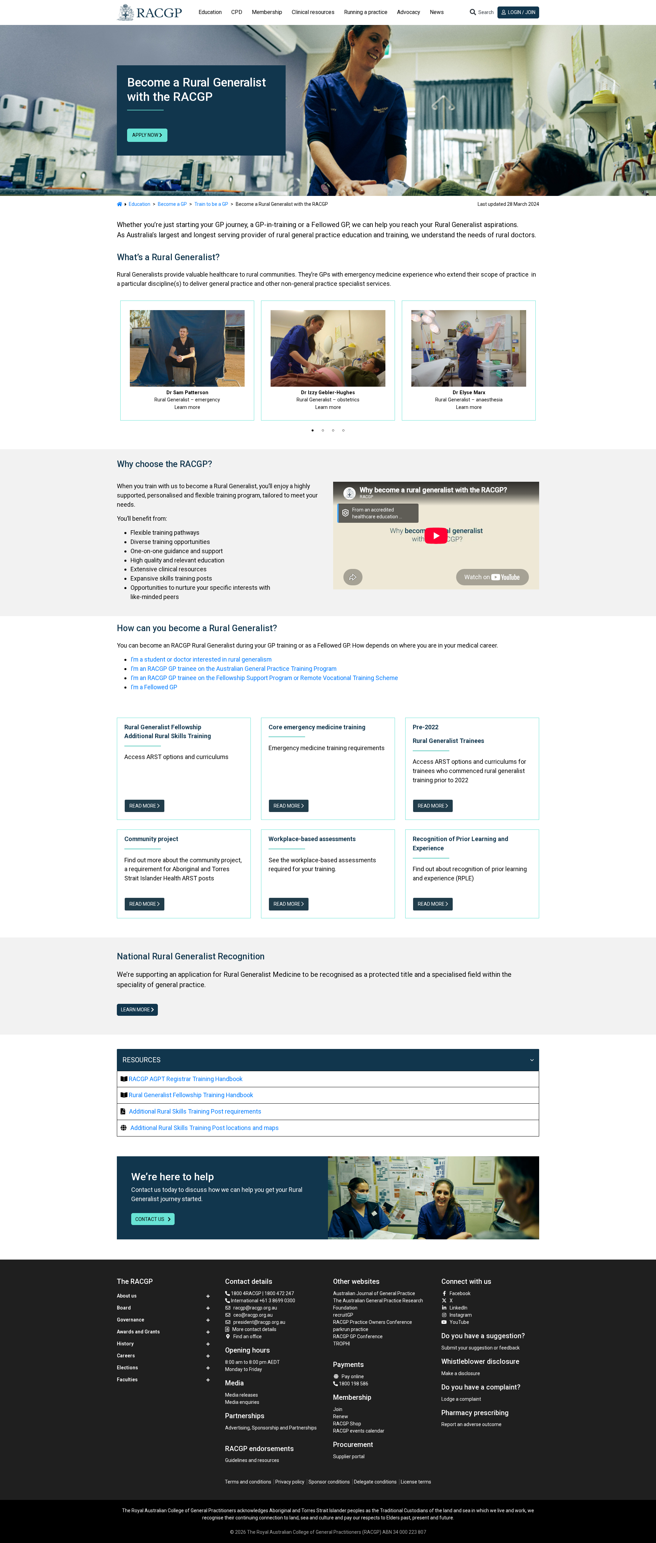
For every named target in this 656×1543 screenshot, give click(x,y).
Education (139, 204)
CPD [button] (236, 12)
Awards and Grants (138, 1331)
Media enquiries (242, 1402)
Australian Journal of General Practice (374, 1293)
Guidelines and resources (252, 1460)
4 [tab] (343, 430)
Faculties (127, 1379)
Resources (141, 1060)
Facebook (460, 1293)
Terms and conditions (248, 1482)
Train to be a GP (211, 204)
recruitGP (343, 1315)
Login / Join (521, 12)
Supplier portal (349, 1456)
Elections (127, 1367)
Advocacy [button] (408, 12)
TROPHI (341, 1343)
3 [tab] (333, 430)
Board (124, 1308)
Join (337, 1409)
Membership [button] (267, 12)
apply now (145, 135)
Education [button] (210, 12)
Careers (126, 1355)
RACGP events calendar (358, 1431)
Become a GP (172, 204)
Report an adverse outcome (471, 1424)
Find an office (247, 1336)
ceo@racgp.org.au (253, 1315)
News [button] (437, 12)
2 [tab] (322, 430)
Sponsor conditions (329, 1482)
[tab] (210, 12)
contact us (150, 1219)
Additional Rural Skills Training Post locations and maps (205, 1127)
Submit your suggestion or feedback (480, 1348)
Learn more (136, 1009)
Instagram (461, 1315)
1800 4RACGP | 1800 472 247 (262, 1293)
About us (127, 1296)
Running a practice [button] (365, 12)
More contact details (254, 1329)
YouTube (459, 1322)
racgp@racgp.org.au (255, 1308)
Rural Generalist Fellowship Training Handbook (191, 1095)
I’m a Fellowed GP (154, 687)
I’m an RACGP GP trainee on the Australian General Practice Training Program (234, 668)
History (125, 1343)
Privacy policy (289, 1482)
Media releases (241, 1395)
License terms (416, 1482)
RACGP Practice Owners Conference (372, 1322)
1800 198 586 (353, 1383)
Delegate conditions (375, 1482)
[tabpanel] (187, 361)
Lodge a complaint (461, 1399)
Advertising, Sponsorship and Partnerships (271, 1428)
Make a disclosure (460, 1373)
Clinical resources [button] (313, 12)
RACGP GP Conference (358, 1336)
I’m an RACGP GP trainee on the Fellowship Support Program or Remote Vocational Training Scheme (264, 677)
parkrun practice (350, 1329)
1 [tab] (312, 430)
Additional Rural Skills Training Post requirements (195, 1111)
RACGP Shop (347, 1423)
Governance (130, 1319)
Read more (143, 806)
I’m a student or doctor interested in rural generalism (201, 659)
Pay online (353, 1376)
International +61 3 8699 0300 (262, 1300)
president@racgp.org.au (259, 1322)
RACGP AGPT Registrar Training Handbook (186, 1078)
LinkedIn (458, 1308)
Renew (340, 1416)
